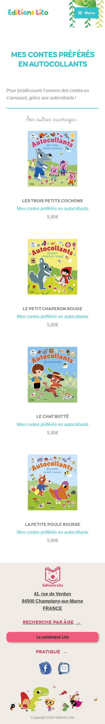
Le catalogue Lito (52, 636)
